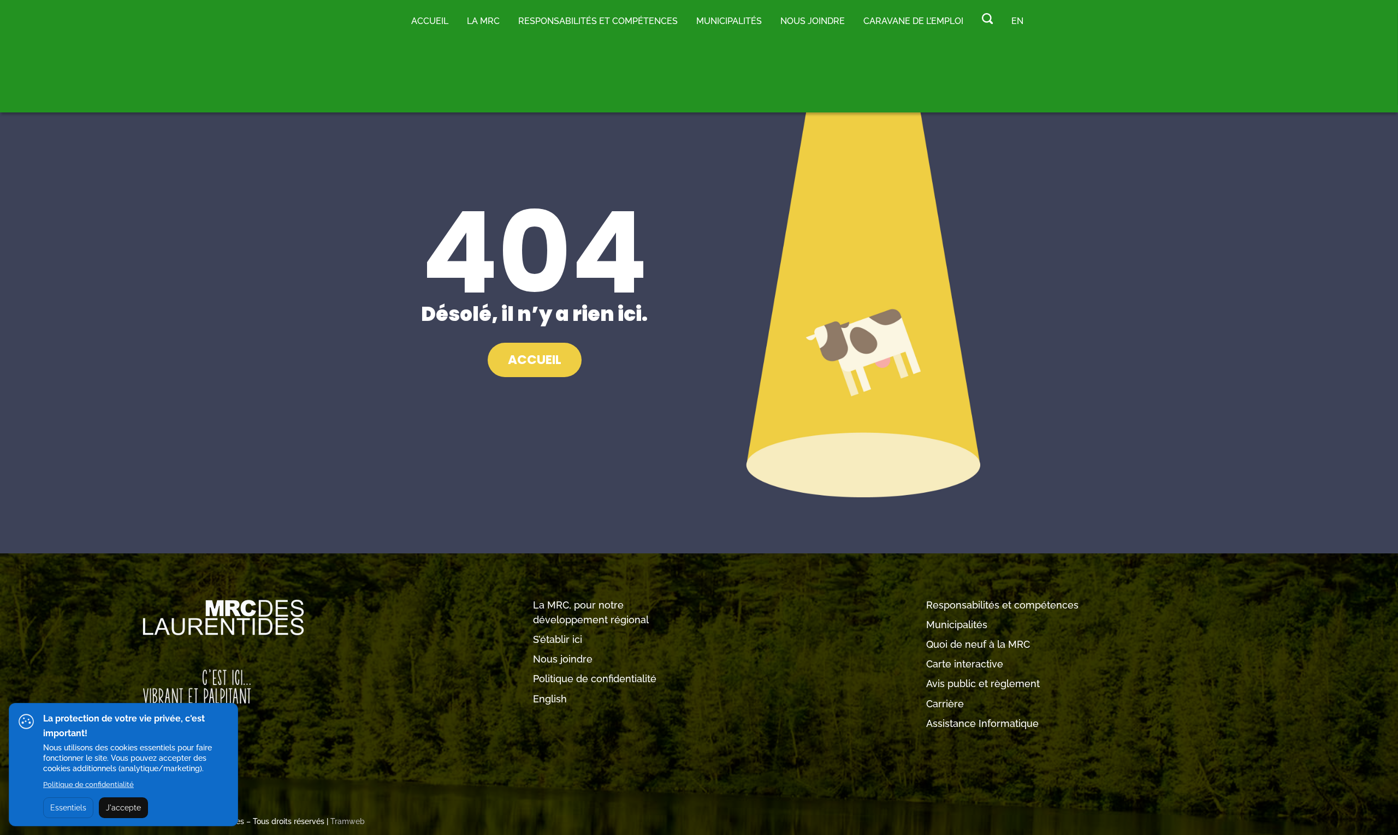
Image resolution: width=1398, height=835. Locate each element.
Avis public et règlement (983, 683)
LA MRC (483, 21)
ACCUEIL (534, 359)
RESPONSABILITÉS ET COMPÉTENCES (598, 21)
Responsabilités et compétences (1002, 605)
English (550, 699)
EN (1017, 21)
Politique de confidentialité (594, 678)
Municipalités (956, 624)
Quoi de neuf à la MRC (978, 644)
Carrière (945, 703)
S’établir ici (557, 639)
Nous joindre (812, 21)
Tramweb (347, 821)
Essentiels (68, 807)
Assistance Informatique (982, 723)
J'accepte (123, 807)
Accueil (429, 21)
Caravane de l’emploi (913, 21)
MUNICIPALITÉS (729, 21)
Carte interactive (964, 664)
